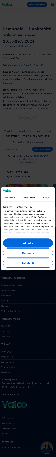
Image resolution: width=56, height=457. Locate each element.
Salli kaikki (28, 243)
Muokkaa (26, 253)
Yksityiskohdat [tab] (28, 198)
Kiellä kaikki (28, 263)
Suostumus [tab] (10, 198)
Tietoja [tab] (46, 198)
